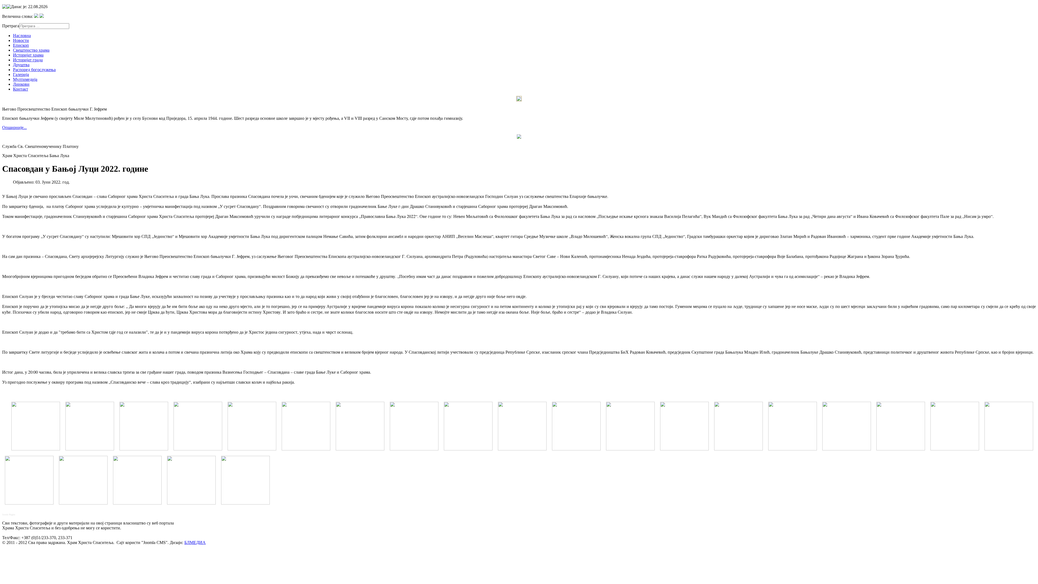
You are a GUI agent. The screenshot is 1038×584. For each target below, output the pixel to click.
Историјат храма (28, 55)
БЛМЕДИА (195, 542)
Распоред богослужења (34, 69)
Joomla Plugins (8, 514)
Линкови (21, 84)
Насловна (22, 35)
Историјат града (28, 60)
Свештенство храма (31, 50)
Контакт (20, 89)
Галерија (21, 74)
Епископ (21, 45)
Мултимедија (25, 79)
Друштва (21, 64)
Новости (21, 40)
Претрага (10, 26)
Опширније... (14, 127)
